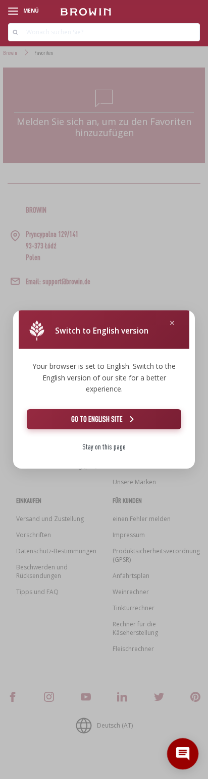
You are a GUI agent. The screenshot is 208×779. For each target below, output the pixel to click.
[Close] (172, 323)
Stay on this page (104, 446)
